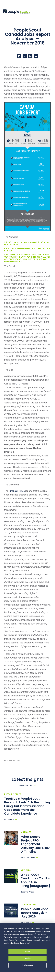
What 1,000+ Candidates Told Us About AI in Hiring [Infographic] (36, 880)
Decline (27, 958)
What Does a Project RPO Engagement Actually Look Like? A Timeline (35, 844)
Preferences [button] (24, 943)
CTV (18, 383)
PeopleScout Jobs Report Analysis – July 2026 (34, 912)
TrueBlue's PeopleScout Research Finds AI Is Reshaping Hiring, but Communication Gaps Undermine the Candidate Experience (27, 806)
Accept (27, 951)
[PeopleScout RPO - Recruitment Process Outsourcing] (17, 12)
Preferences (27, 965)
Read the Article (28, 858)
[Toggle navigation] (50, 12)
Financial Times (17, 490)
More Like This (25, 786)
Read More (9, 820)
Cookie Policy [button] (14, 940)
